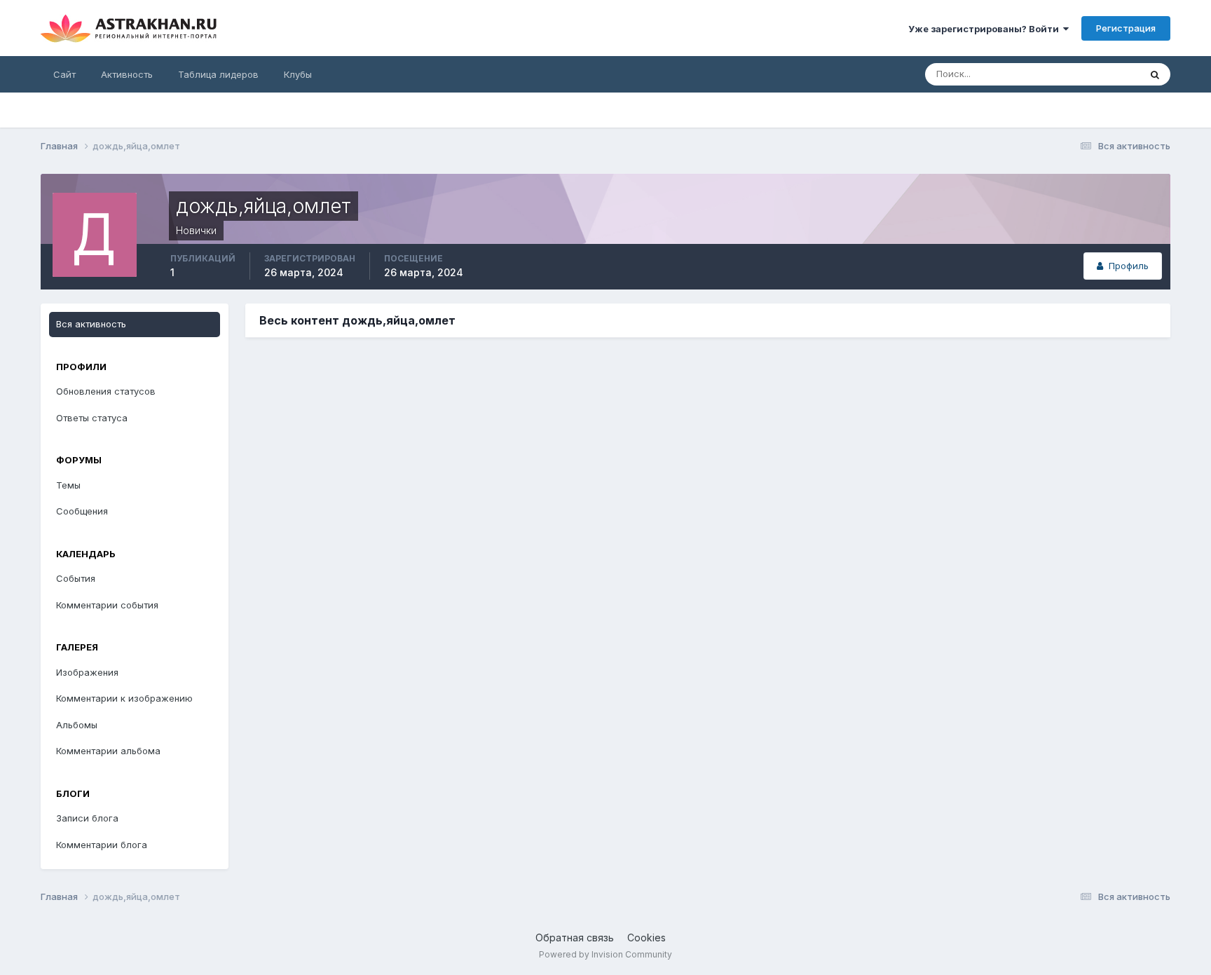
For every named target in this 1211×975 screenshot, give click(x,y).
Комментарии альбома (108, 750)
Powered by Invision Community (605, 954)
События (75, 578)
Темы (68, 485)
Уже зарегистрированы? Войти (985, 28)
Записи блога (87, 818)
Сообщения (82, 511)
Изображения (87, 672)
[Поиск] (1155, 74)
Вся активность (91, 323)
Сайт (64, 74)
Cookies (646, 937)
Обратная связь (574, 937)
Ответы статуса (92, 417)
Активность (127, 74)
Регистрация (1126, 28)
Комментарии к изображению (124, 698)
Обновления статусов (106, 391)
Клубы (298, 74)
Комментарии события (107, 605)
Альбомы (76, 724)
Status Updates (1089, 74)
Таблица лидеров (218, 74)
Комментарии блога (101, 844)
